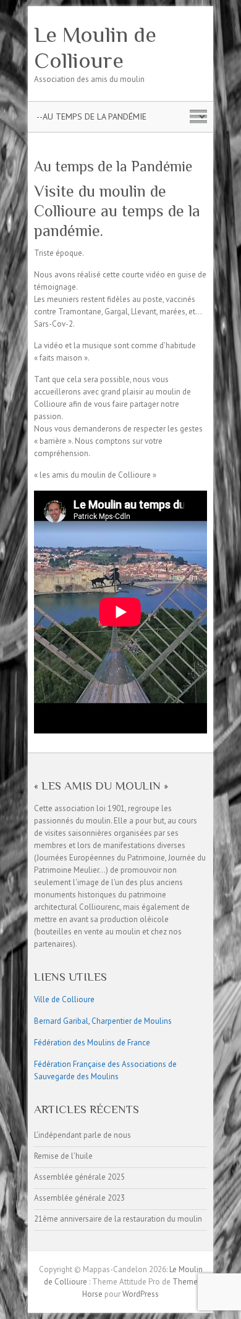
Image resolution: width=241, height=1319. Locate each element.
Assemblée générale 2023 (79, 1198)
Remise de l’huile (63, 1156)
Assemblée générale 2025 (79, 1177)
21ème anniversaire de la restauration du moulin (118, 1219)
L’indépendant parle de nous (82, 1135)
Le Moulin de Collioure (95, 47)
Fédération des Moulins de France (92, 1042)
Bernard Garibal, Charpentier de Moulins (103, 1021)
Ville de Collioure (64, 999)
